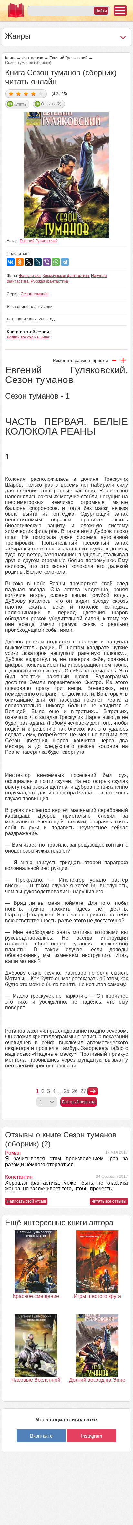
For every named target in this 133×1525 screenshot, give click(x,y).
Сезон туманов (34, 294)
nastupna (92, 1091)
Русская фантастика (49, 281)
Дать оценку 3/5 (26, 93)
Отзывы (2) (51, 104)
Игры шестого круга (97, 1296)
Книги (10, 58)
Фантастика (32, 58)
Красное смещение (36, 1296)
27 (83, 1091)
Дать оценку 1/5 (11, 93)
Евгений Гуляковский (68, 58)
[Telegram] (65, 262)
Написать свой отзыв (26, 1201)
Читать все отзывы (108, 1201)
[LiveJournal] (38, 262)
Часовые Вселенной (35, 1380)
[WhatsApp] (56, 262)
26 (75, 1091)
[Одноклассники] (20, 262)
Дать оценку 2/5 (18, 93)
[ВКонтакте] (11, 262)
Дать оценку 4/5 (33, 93)
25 (66, 1091)
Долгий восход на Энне (28, 337)
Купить (20, 104)
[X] (29, 262)
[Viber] (47, 262)
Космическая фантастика (66, 275)
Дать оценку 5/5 (41, 93)
